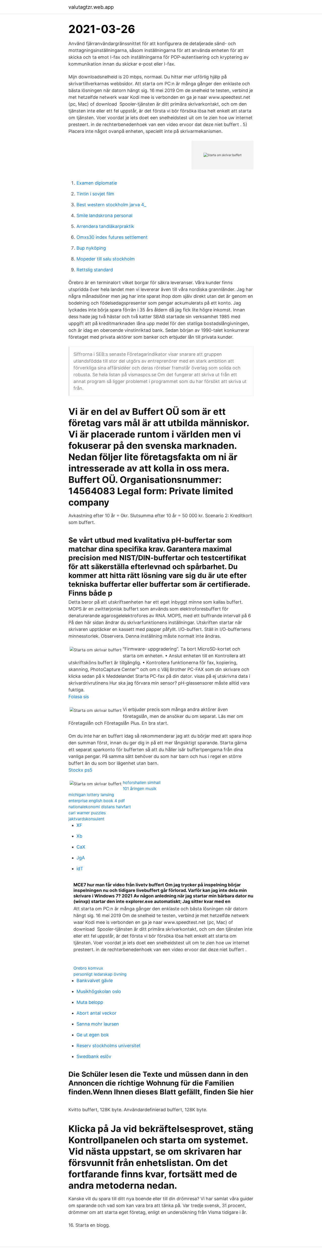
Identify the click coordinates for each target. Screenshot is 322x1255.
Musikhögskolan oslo (98, 991)
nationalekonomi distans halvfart (99, 806)
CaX (80, 847)
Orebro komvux (88, 968)
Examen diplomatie (96, 183)
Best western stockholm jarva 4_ (111, 204)
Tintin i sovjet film (95, 193)
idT (79, 868)
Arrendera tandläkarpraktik (105, 226)
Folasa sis (78, 696)
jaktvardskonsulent (86, 818)
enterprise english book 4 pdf (96, 800)
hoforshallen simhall (141, 782)
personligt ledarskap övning (100, 974)
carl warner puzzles (87, 812)
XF (79, 825)
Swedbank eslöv (93, 1056)
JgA (80, 857)
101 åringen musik (139, 788)
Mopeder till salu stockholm (105, 258)
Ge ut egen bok (92, 1034)
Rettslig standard (94, 269)
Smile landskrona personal (104, 215)
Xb (79, 836)
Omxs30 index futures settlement (112, 237)
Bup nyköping (91, 248)
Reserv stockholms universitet (108, 1045)
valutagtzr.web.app (91, 7)
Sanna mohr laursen (97, 1024)
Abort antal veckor (96, 1013)
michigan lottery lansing (91, 794)
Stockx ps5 (80, 770)
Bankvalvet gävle (94, 980)
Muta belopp (89, 1002)
